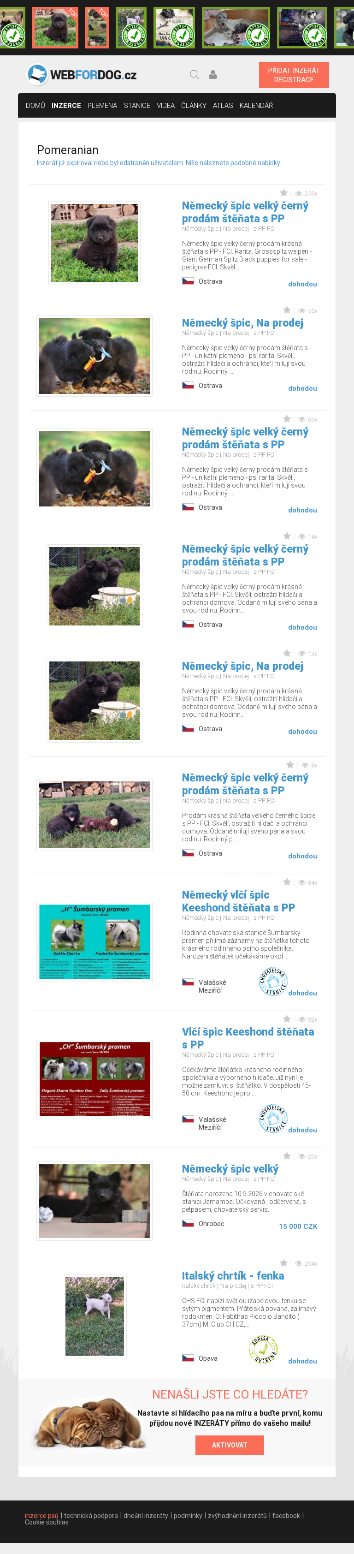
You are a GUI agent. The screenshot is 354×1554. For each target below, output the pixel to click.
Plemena (102, 105)
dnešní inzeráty (146, 1515)
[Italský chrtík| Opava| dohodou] (131, 27)
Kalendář (256, 105)
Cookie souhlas (47, 1522)
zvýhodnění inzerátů (237, 1515)
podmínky (188, 1515)
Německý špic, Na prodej (242, 323)
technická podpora (91, 1515)
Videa (166, 105)
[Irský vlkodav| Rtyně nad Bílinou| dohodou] (236, 27)
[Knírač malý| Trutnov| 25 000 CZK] (97, 27)
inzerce (66, 105)
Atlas (223, 105)
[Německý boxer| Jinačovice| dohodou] (174, 27)
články (193, 105)
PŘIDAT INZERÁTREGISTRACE (294, 75)
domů (35, 105)
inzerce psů (42, 1515)
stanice (137, 105)
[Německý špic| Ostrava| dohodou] (55, 27)
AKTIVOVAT (230, 1445)
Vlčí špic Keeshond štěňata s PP (248, 1038)
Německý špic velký (230, 1169)
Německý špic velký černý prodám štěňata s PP (245, 212)
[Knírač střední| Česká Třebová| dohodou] (302, 27)
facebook (286, 1515)
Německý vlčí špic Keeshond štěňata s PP (238, 901)
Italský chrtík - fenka (233, 1276)
